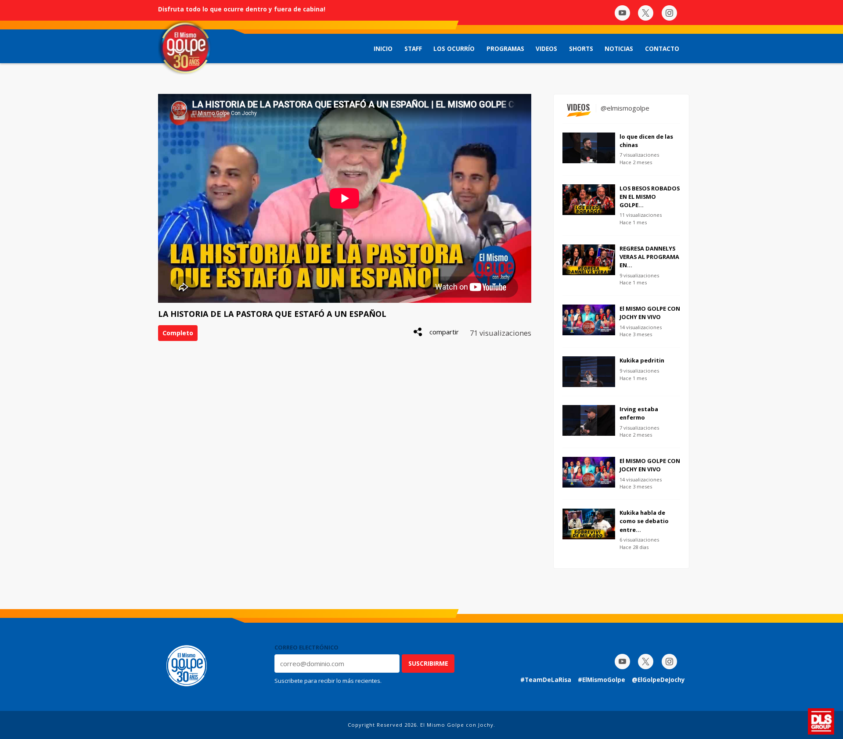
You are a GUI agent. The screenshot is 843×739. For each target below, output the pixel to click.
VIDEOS (546, 49)
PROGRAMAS (505, 49)
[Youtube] (622, 13)
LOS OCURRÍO (454, 49)
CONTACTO (662, 49)
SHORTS (581, 49)
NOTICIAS (619, 49)
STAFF (413, 49)
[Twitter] (645, 13)
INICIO (383, 49)
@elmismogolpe (625, 108)
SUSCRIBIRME (428, 663)
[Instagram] (669, 13)
